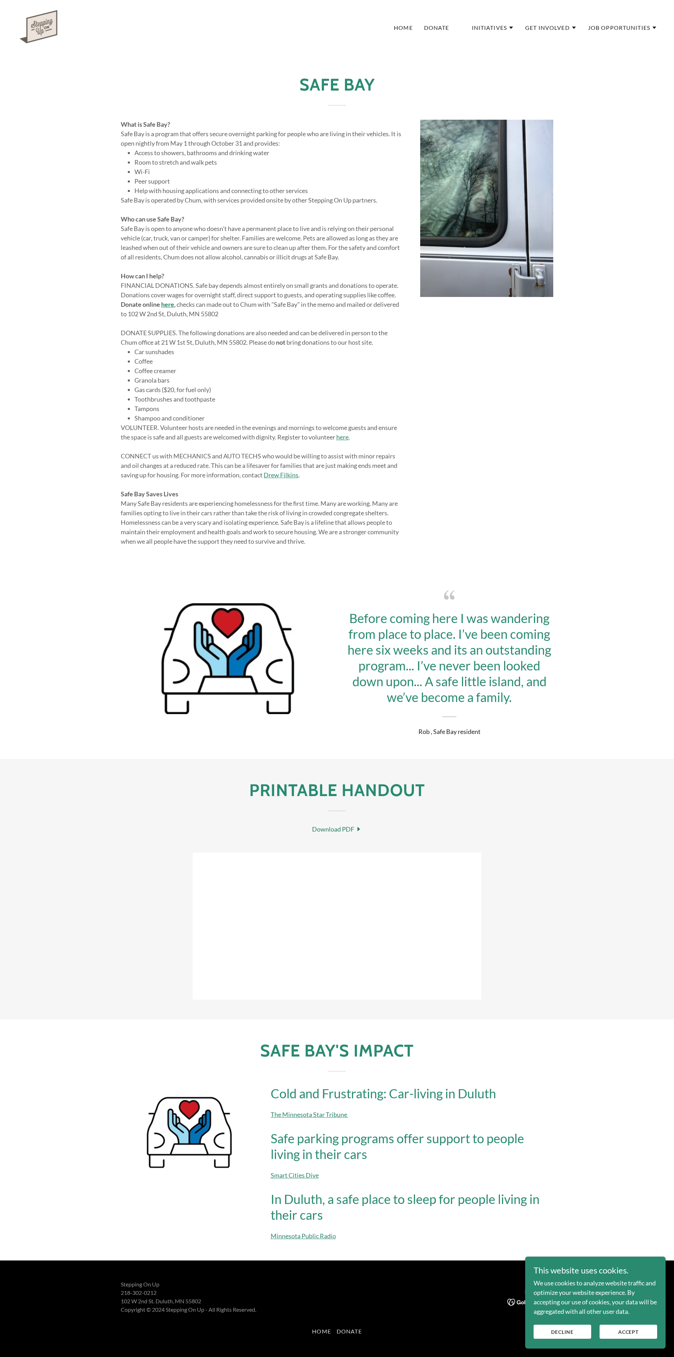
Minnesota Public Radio (303, 1236)
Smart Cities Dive (295, 1175)
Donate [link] (436, 27)
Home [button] (321, 1331)
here (342, 437)
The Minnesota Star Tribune (309, 1114)
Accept (628, 1332)
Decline (562, 1332)
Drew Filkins (281, 475)
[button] (493, 28)
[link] (38, 26)
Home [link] (403, 27)
